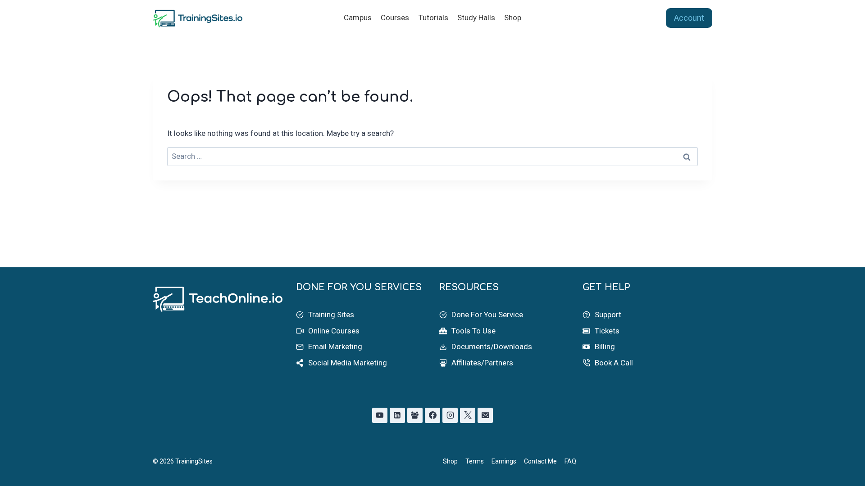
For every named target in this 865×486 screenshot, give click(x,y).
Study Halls (476, 17)
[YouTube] (379, 415)
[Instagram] (450, 415)
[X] (467, 415)
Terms (474, 461)
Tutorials (433, 17)
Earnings (504, 461)
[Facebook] (432, 415)
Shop (512, 17)
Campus (358, 17)
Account (689, 17)
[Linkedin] (397, 415)
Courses (395, 17)
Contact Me (540, 461)
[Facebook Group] (415, 415)
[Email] (485, 415)
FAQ (570, 461)
